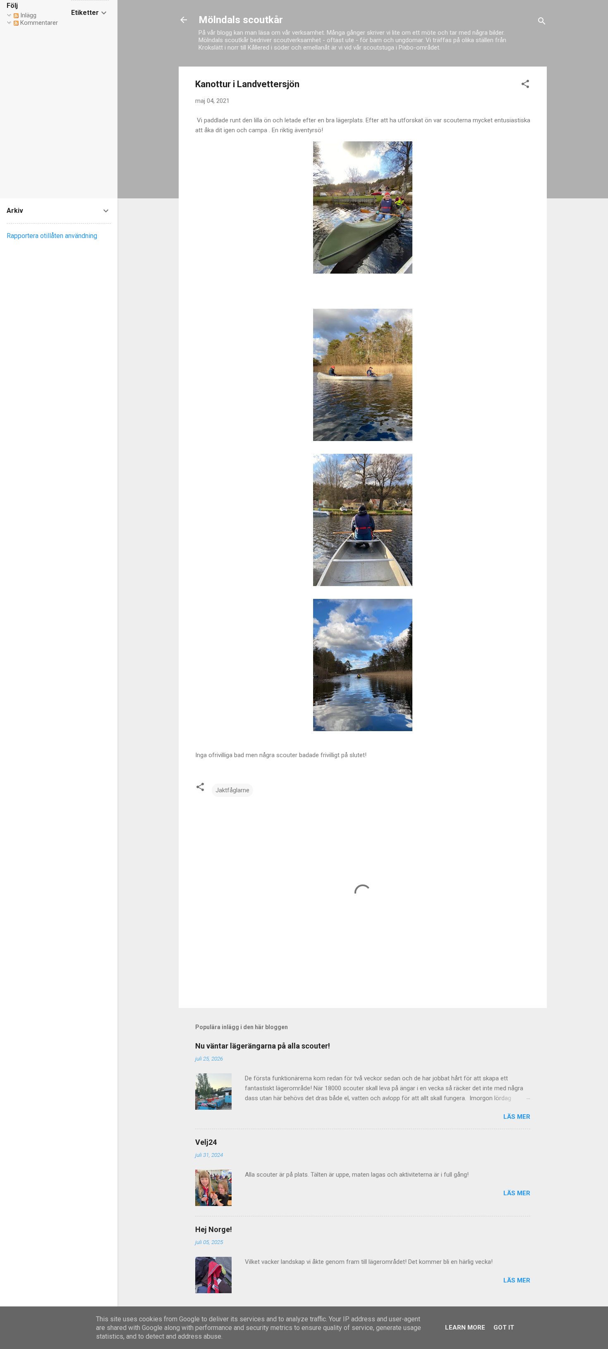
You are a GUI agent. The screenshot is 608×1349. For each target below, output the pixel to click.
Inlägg (27, 15)
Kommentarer (38, 22)
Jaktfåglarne (232, 790)
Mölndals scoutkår (241, 20)
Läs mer (516, 1116)
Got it (503, 1327)
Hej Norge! (213, 1229)
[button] (525, 85)
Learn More (465, 1327)
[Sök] (542, 22)
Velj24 (206, 1142)
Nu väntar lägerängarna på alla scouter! (262, 1046)
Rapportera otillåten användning (52, 236)
